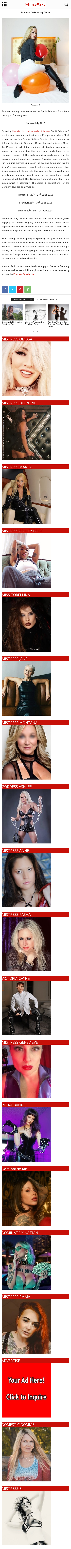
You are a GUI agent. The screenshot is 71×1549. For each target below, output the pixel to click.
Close (63, 777)
